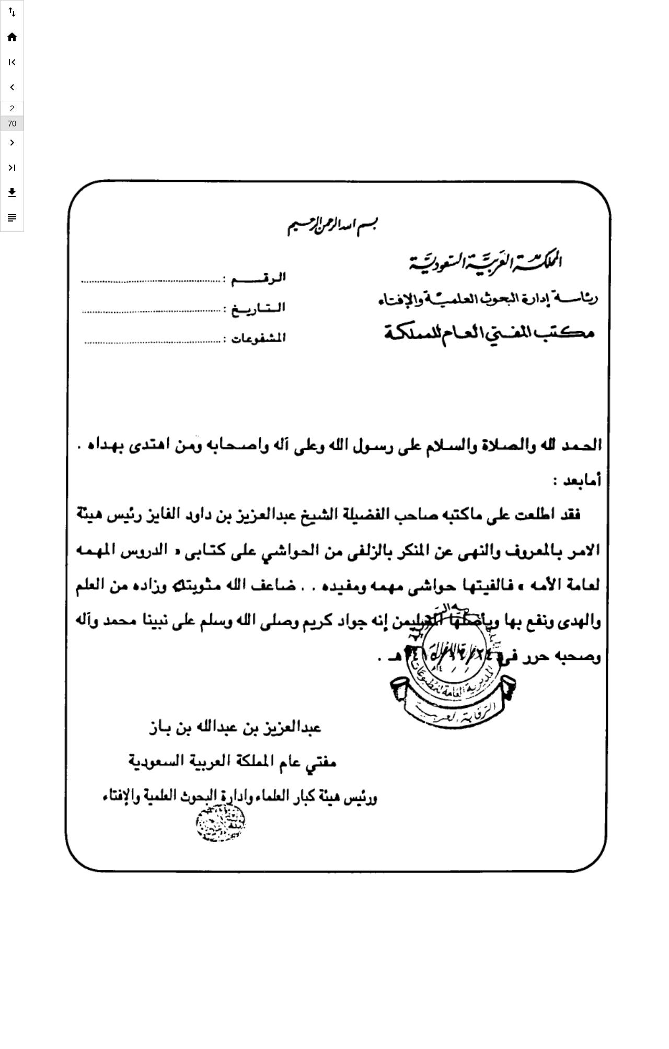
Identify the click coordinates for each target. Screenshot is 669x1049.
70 (12, 123)
